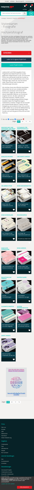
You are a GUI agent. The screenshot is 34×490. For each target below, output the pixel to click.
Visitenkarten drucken (6, 472)
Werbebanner (4, 448)
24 (18, 121)
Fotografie (15, 18)
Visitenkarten (9, 18)
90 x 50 (5, 119)
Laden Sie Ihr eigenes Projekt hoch (16, 59)
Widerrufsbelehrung (6, 437)
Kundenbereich (29, 1)
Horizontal (19, 119)
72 (26, 121)
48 (22, 121)
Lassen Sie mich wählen (8, 484)
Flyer (2, 446)
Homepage (3, 18)
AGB (2, 431)
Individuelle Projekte (6, 470)
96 (30, 121)
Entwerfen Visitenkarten (7, 474)
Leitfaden (12, 1)
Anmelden (3, 463)
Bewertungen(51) (20, 1)
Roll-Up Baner (4, 452)
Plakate (3, 450)
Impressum (4, 435)
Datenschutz (4, 433)
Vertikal (12, 119)
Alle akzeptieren (24, 487)
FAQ (2, 459)
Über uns (3, 427)
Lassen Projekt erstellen (16, 65)
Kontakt (7, 1)
